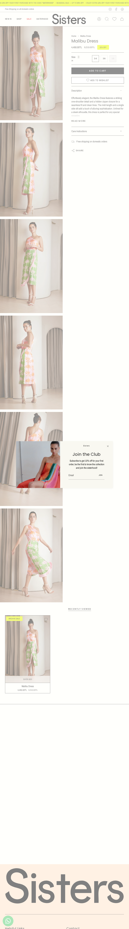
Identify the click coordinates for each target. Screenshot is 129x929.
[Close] (108, 446)
